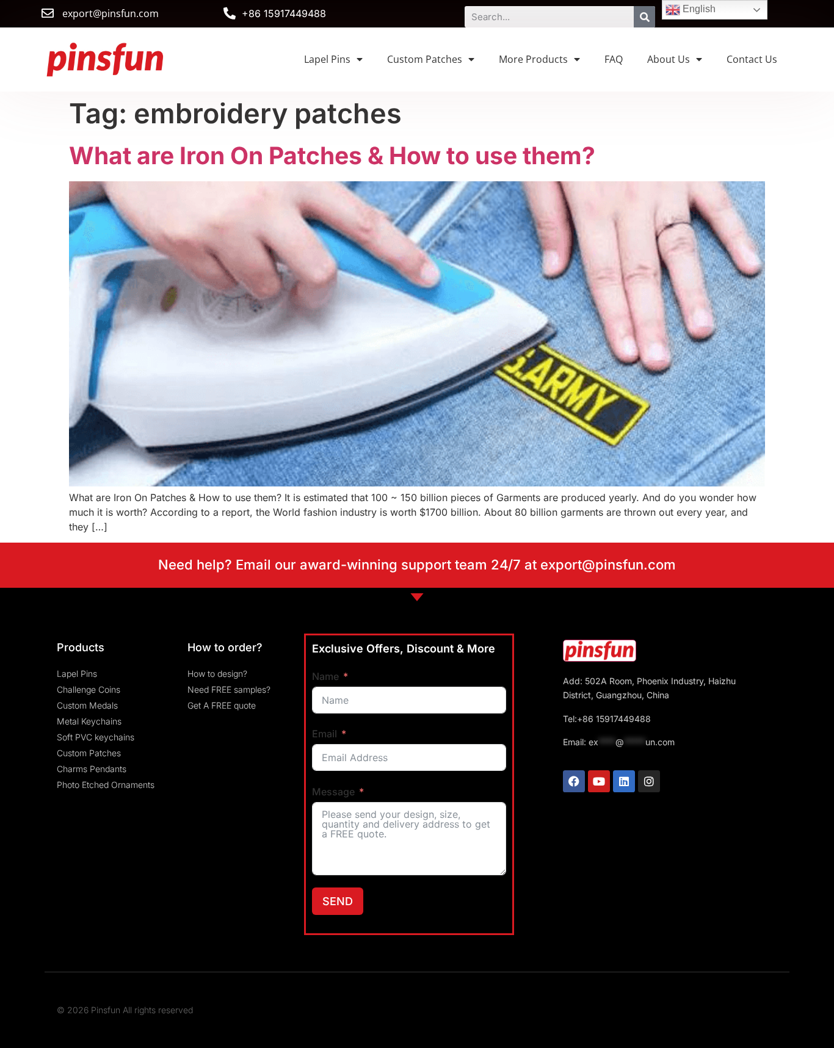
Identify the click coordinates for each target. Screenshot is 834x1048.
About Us (668, 59)
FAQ (613, 59)
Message (333, 792)
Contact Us (752, 59)
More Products (533, 59)
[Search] (644, 16)
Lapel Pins (327, 59)
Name (325, 676)
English (698, 9)
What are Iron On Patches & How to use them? (332, 155)
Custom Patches (424, 59)
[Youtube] (599, 781)
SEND (337, 901)
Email (324, 734)
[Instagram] (649, 781)
